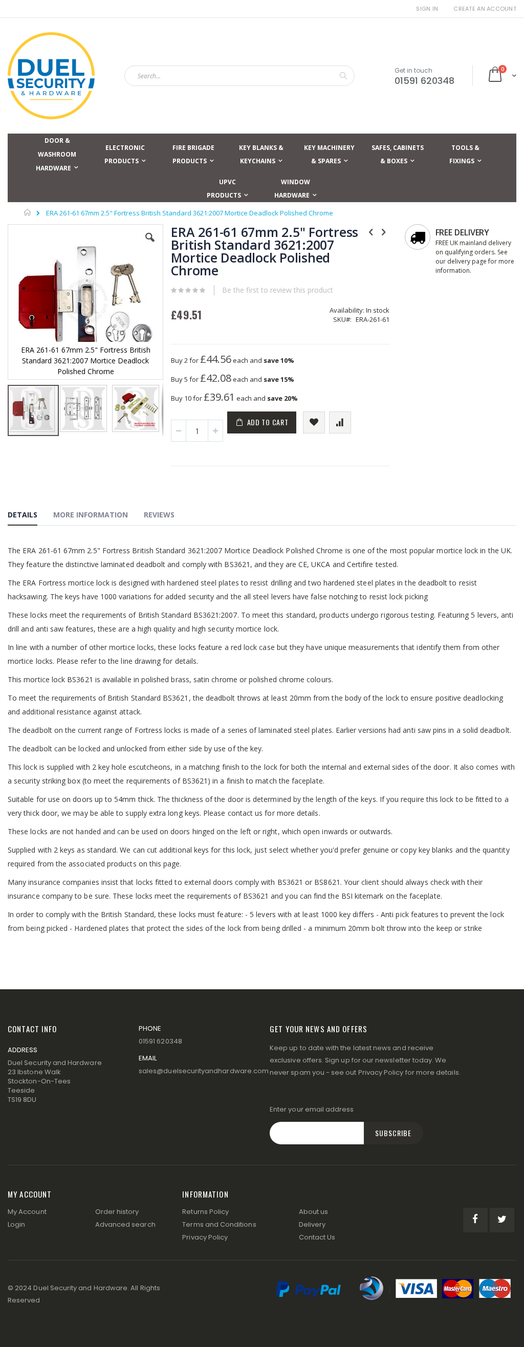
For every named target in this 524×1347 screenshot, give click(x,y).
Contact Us (317, 1237)
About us (314, 1211)
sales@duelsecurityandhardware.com (204, 1071)
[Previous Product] (371, 231)
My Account (27, 1211)
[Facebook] (475, 1220)
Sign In (427, 9)
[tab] (30, 516)
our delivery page (461, 261)
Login (16, 1224)
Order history (117, 1211)
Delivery (312, 1224)
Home (28, 212)
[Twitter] (502, 1220)
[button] (150, 245)
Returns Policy (205, 1211)
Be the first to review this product (277, 290)
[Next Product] (383, 231)
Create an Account (484, 9)
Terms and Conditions (219, 1224)
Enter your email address (312, 1109)
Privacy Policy (381, 1072)
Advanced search (125, 1224)
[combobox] (239, 76)
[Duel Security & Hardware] (51, 75)
